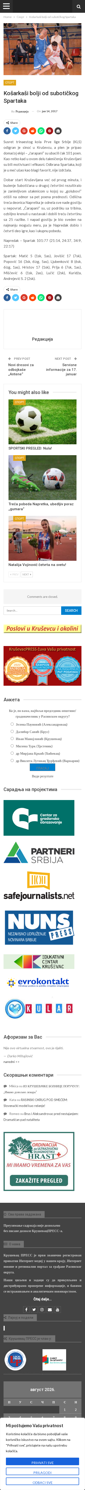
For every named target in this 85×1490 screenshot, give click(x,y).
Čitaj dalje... (43, 1299)
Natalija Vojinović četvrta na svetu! (37, 565)
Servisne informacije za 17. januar (61, 369)
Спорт (9, 82)
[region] (42, 1454)
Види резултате (42, 776)
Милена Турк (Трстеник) (34, 746)
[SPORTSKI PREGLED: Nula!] (42, 421)
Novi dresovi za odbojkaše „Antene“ (21, 369)
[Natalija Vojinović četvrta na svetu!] (42, 538)
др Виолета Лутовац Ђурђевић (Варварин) (48, 761)
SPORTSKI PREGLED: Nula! (30, 448)
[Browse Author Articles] (42, 323)
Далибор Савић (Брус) (32, 732)
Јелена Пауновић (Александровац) (42, 724)
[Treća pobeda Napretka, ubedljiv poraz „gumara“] (42, 477)
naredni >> (12, 1062)
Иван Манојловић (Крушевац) (39, 739)
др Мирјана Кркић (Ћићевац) (38, 753)
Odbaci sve (43, 1483)
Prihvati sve (42, 1463)
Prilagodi (42, 1473)
